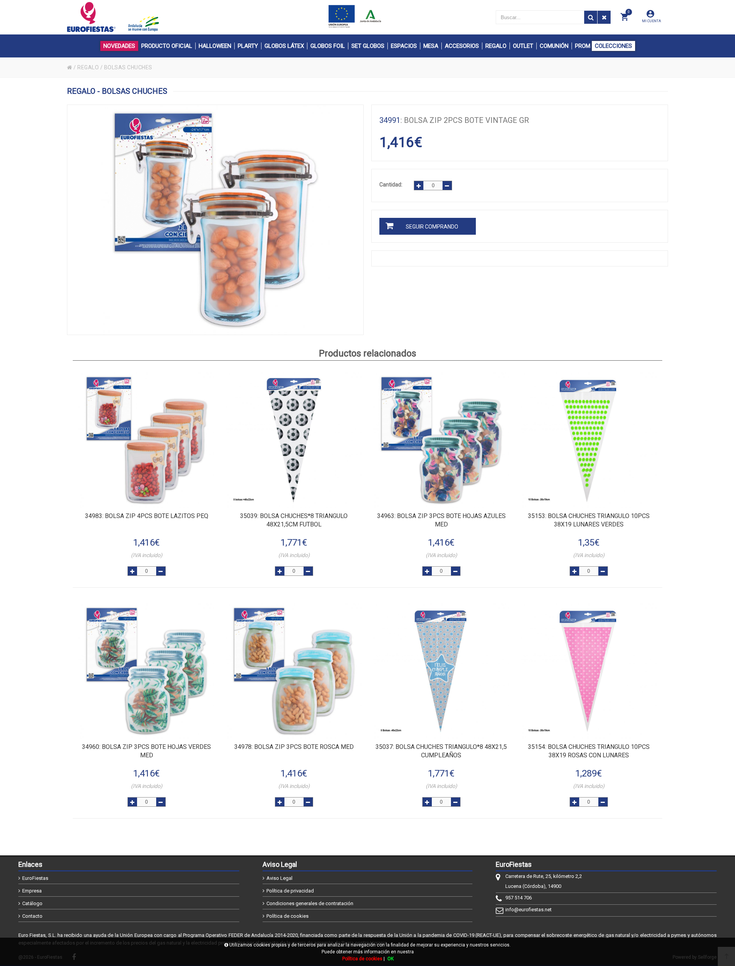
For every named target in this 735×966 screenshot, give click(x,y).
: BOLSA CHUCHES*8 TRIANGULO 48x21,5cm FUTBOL (294, 520)
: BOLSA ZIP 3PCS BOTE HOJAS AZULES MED (441, 520)
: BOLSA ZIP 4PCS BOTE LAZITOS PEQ (146, 516)
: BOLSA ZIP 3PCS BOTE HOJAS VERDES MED (146, 751)
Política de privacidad (290, 891)
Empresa (32, 891)
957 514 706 (518, 898)
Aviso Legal (279, 878)
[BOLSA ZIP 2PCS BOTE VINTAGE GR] (215, 220)
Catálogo (32, 903)
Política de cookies (287, 916)
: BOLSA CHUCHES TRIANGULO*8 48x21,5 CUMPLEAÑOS (441, 751)
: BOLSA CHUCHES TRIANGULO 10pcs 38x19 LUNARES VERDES (589, 520)
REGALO (88, 67)
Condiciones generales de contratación (309, 903)
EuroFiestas (35, 878)
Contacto (32, 916)
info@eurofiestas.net (528, 909)
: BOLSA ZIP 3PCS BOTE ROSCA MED (294, 746)
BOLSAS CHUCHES (128, 67)
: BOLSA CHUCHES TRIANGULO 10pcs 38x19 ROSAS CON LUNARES (589, 751)
